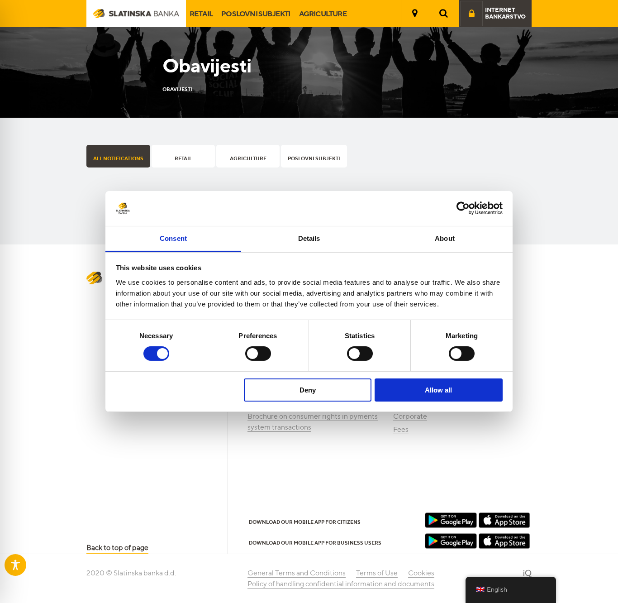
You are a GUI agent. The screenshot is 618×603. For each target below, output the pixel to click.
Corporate (410, 416)
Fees (401, 429)
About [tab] (445, 238)
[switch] (258, 353)
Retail (201, 13)
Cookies (421, 573)
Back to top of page (117, 547)
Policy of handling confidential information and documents (340, 583)
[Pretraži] (443, 13)
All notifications (118, 158)
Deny (307, 390)
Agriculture (323, 13)
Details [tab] (309, 238)
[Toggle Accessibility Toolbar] (15, 565)
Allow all (438, 390)
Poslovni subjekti (255, 13)
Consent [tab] (173, 238)
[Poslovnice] (414, 13)
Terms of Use (377, 573)
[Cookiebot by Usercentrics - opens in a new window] (463, 208)
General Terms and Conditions (296, 573)
